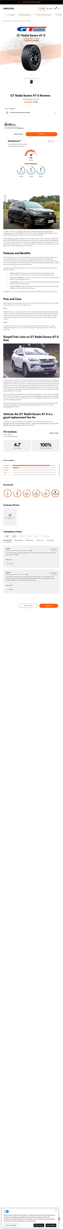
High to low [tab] (40, 540)
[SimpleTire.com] (9, 9)
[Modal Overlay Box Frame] (31, 2)
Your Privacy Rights (11, 1225)
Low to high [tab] (50, 540)
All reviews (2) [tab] (7, 540)
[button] (31, 113)
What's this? (51, 140)
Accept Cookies (51, 1225)
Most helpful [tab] (19, 540)
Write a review (18, 134)
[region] (30, 1218)
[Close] (56, 1210)
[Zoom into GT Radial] (31, 57)
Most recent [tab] (29, 540)
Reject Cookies (39, 1225)
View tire (41, 134)
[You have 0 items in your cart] (55, 9)
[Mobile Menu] (59, 9)
